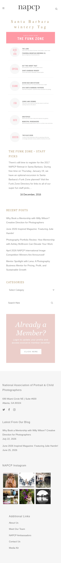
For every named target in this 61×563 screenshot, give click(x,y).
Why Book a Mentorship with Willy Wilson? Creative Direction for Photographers (28, 432)
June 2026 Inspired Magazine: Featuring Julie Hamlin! (30, 446)
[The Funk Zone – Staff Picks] (30, 89)
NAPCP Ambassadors (20, 535)
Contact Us (14, 541)
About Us (13, 522)
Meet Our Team (17, 529)
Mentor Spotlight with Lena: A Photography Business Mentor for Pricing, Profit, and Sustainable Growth (28, 265)
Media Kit (14, 548)
